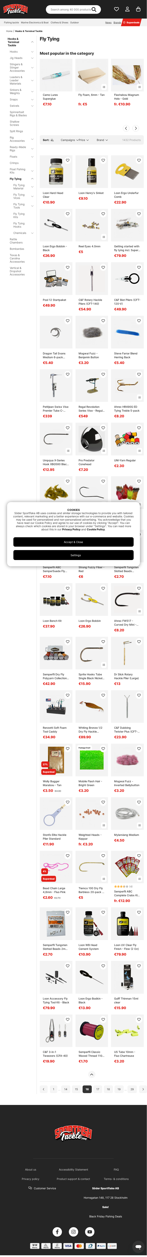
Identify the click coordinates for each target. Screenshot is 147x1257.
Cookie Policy (96, 529)
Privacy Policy (71, 529)
